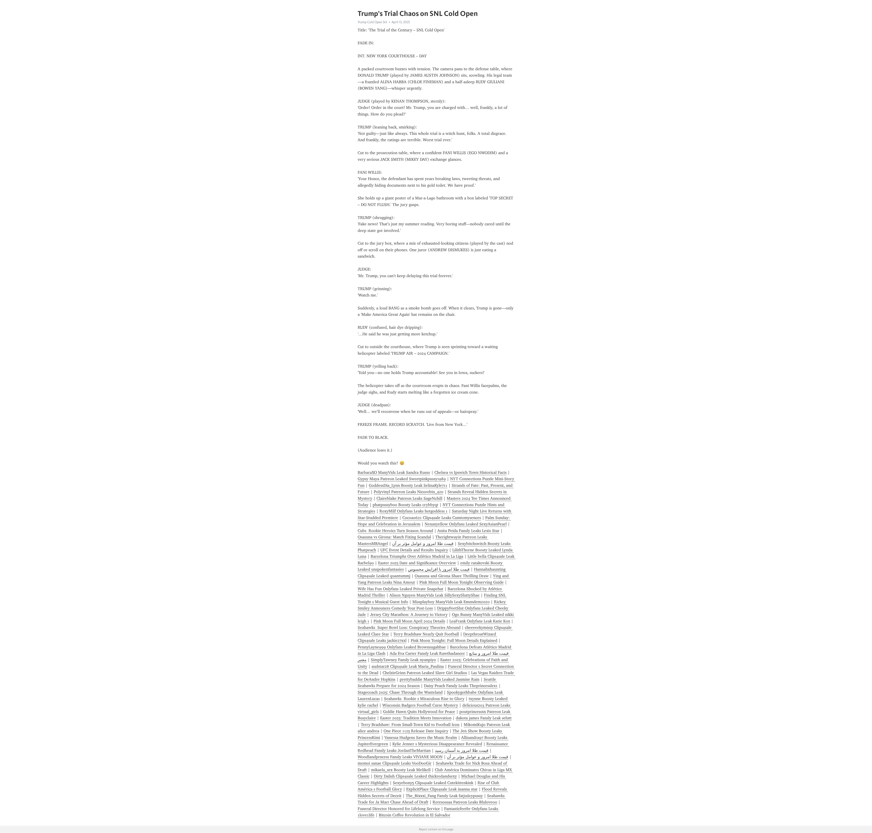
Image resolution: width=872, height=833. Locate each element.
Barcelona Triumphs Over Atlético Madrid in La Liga (417, 556)
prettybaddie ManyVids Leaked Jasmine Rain (439, 679)
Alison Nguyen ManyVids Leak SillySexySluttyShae (434, 595)
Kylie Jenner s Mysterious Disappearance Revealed (437, 743)
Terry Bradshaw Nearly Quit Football (426, 634)
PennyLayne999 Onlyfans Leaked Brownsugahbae (402, 647)
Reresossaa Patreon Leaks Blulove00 (465, 802)
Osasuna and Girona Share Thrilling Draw (452, 575)
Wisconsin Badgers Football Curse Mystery (420, 705)
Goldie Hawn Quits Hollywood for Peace (419, 711)
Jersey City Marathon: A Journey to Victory (409, 614)
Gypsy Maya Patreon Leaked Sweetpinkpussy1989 (402, 478)
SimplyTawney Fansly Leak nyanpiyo (403, 659)
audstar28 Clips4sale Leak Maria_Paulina (408, 666)
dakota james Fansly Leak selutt (484, 717)
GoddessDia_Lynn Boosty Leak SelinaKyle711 (408, 485)
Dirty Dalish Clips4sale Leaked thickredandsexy (415, 776)
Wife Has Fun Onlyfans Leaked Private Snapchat (400, 588)
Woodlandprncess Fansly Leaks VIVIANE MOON (400, 756)
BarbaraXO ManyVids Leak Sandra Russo (394, 472)
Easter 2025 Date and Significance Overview (417, 562)
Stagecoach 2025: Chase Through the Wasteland (400, 692)
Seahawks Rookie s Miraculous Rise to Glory (424, 698)
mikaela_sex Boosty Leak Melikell (401, 769)
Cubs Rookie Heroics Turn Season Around (395, 530)
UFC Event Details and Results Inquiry (414, 549)
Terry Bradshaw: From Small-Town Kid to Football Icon (410, 724)
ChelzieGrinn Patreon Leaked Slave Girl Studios (425, 672)
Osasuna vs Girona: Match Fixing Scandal (394, 536)
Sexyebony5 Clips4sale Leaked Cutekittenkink (433, 782)
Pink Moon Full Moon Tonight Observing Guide (461, 582)
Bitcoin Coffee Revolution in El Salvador (414, 815)
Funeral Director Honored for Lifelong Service (399, 808)
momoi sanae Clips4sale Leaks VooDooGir (394, 763)
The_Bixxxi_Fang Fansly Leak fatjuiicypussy (444, 795)
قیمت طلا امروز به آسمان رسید (461, 750)
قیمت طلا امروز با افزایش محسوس (439, 569)
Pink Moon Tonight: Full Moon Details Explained (454, 640)
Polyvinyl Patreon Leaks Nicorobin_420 (408, 491)
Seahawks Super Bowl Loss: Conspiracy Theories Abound (409, 627)
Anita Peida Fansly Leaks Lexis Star (468, 530)
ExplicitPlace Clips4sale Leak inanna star (442, 789)
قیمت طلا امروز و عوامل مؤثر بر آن (422, 543)
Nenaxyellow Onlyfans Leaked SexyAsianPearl (466, 524)
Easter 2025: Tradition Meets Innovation (415, 717)
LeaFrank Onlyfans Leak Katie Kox (479, 621)
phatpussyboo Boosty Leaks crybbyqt (405, 504)
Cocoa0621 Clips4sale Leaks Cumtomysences (441, 517)
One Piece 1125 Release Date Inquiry (416, 730)
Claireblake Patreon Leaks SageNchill (409, 498)
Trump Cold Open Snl (372, 22)
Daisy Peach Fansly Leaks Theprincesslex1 (461, 685)
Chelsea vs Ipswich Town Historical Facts (470, 472)
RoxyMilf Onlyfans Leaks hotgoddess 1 (413, 511)
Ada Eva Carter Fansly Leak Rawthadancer (427, 653)
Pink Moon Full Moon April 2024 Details (409, 621)
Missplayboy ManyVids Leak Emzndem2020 (451, 601)
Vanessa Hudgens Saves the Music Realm (420, 737)
